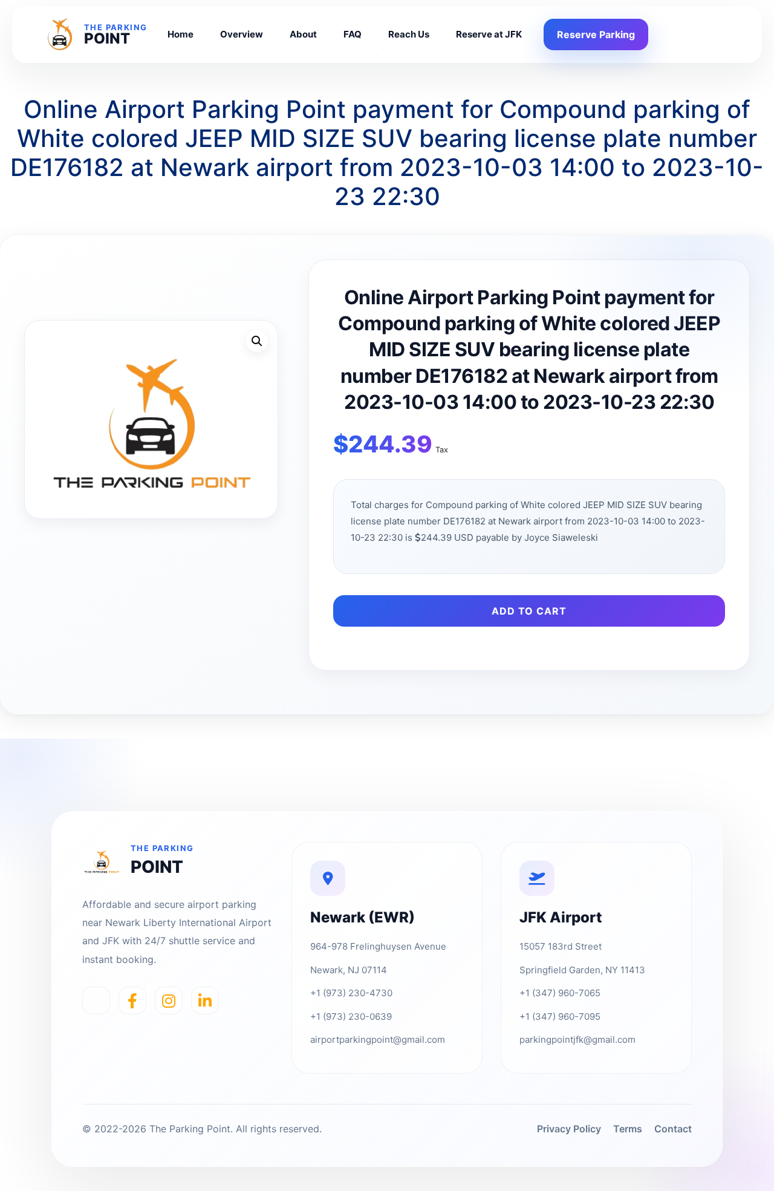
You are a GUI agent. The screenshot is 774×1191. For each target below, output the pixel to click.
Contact (673, 1129)
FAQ (352, 34)
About (303, 34)
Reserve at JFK (489, 34)
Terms (627, 1129)
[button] (257, 341)
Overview (241, 34)
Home (180, 34)
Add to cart (529, 611)
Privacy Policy (569, 1129)
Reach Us (408, 34)
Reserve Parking (596, 34)
